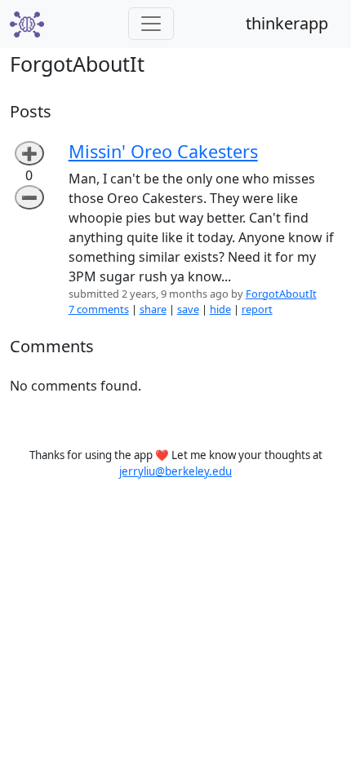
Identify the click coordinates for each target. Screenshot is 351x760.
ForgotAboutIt (281, 293)
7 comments (99, 309)
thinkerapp (287, 23)
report (257, 309)
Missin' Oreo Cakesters (163, 151)
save (188, 309)
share (153, 309)
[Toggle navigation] (151, 23)
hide (220, 309)
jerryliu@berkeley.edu (175, 471)
